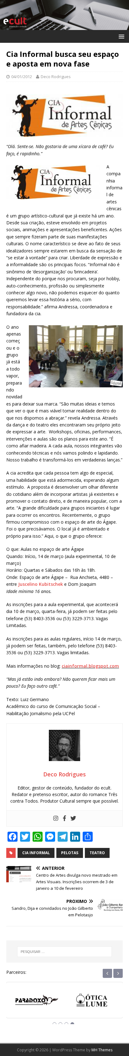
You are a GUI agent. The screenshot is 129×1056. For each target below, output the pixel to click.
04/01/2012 (21, 76)
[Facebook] (64, 818)
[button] (120, 36)
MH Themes (101, 1050)
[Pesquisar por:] (64, 951)
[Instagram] (56, 818)
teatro (97, 852)
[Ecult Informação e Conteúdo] (64, 26)
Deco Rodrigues (56, 76)
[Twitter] (73, 818)
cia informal (36, 852)
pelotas (69, 852)
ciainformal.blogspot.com (90, 666)
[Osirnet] (92, 1002)
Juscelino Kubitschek (40, 584)
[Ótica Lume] (37, 1002)
